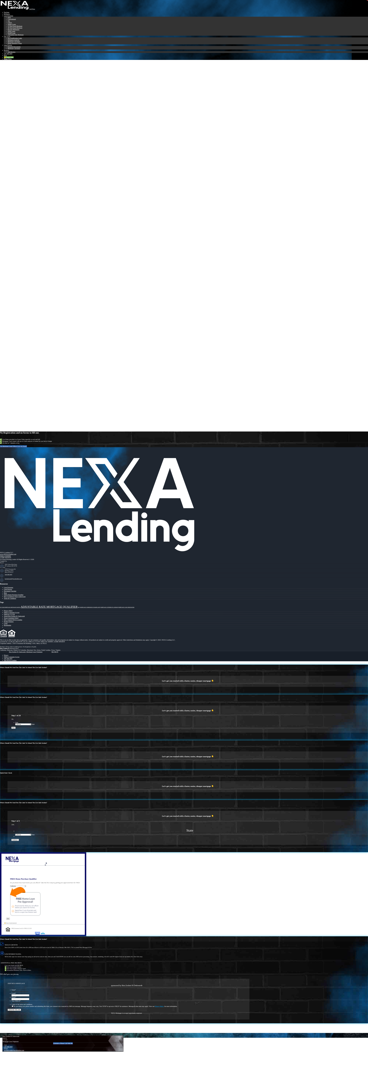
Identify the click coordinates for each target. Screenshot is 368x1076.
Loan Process (8, 589)
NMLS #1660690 (5, 556)
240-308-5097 (8, 574)
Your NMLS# (16, 1001)
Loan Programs (8, 587)
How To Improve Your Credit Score (15, 596)
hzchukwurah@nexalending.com (13, 579)
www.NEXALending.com (8, 554)
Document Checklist (10, 591)
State (16, 722)
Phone (14, 997)
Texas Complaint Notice (11, 618)
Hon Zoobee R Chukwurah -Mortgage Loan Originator (25, 652)
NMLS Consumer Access (11, 612)
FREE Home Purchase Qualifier (13, 595)
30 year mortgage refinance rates (10, 607)
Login (5, 623)
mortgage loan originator (126, 607)
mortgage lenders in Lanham (109, 607)
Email (14, 993)
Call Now (32, 9)
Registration (7, 625)
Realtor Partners (9, 621)
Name (14, 990)
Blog (5, 593)
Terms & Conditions (10, 598)
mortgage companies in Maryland (90, 607)
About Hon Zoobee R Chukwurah (14, 616)
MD (79, 607)
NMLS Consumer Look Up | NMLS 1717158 (21, 928)
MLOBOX (54, 652)
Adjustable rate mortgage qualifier (49, 606)
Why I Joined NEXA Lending (13, 620)
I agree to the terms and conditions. (22, 1004)
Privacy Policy (8, 611)
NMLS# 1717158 (9, 614)
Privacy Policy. (159, 1006)
